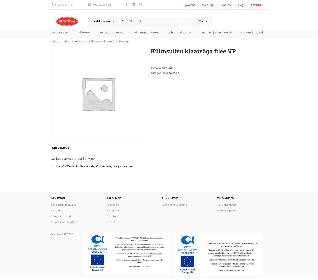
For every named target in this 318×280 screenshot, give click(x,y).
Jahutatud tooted (180, 32)
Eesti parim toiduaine (64, 205)
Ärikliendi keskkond (66, 222)
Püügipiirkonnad (61, 216)
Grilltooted (84, 32)
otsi (205, 21)
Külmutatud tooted (147, 32)
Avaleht (190, 5)
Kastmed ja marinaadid (216, 32)
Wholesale (78, 41)
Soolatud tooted (251, 32)
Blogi (241, 5)
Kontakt (256, 5)
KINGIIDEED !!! (59, 32)
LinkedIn (111, 222)
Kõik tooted (59, 41)
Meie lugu (208, 5)
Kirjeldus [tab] (61, 148)
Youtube (111, 216)
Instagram (113, 210)
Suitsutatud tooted (112, 32)
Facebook (113, 205)
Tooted (226, 5)
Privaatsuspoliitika (228, 210)
